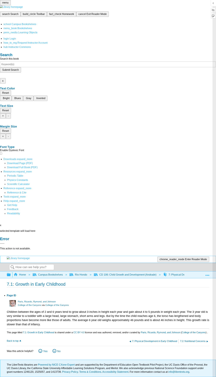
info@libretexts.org (178, 371)
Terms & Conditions (90, 371)
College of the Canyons (29, 305)
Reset (5, 92)
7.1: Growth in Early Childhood (38, 332)
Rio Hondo (81, 274)
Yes (45, 351)
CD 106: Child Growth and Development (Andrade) (128, 274)
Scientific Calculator (18, 184)
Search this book (9, 58)
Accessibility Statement (115, 371)
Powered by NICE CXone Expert (56, 364)
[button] (12, 209)
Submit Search (10, 69)
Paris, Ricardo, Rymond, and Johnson (37, 301)
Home (23, 274)
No (59, 351)
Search (12, 267)
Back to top (13, 340)
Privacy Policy (70, 371)
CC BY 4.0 (78, 332)
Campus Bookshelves (50, 274)
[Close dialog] (2, 243)
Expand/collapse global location (207, 273)
